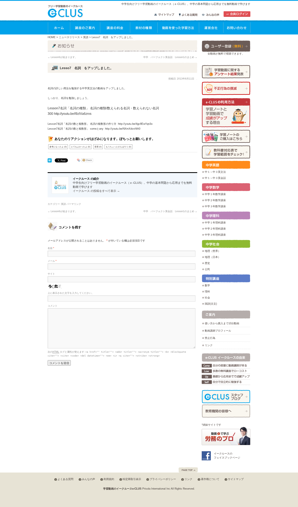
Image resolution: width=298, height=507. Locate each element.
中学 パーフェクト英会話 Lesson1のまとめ (170, 57)
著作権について (210, 479)
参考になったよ (58, 147)
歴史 (207, 263)
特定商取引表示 (132, 479)
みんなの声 (211, 14)
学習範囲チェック (226, 152)
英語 (85, 37)
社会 (207, 297)
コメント (52, 305)
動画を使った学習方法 (178, 27)
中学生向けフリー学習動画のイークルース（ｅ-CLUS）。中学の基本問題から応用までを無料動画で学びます (185, 3)
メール (52, 261)
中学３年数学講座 (215, 206)
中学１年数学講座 (215, 194)
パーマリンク (73, 204)
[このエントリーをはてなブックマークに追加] (50, 160)
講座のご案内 (85, 27)
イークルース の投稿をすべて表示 (96, 190)
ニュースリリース (69, 37)
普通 (98, 147)
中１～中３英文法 (215, 171)
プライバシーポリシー (163, 479)
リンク (209, 345)
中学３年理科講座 (215, 234)
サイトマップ (164, 14)
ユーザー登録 (226, 46)
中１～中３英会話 (215, 177)
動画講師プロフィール (218, 330)
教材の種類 (143, 27)
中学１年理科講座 (215, 222)
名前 (51, 248)
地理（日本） (213, 257)
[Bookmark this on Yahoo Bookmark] (78, 160)
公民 (207, 269)
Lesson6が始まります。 (62, 57)
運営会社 (211, 27)
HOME (52, 37)
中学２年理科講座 (215, 228)
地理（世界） (213, 250)
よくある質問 (188, 14)
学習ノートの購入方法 (226, 136)
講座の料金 (115, 27)
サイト (51, 273)
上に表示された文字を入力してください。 (71, 293)
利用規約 (109, 479)
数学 (207, 285)
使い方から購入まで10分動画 (222, 323)
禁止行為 (210, 337)
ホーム (59, 27)
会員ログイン (237, 14)
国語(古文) (211, 303)
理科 (207, 291)
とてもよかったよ (80, 147)
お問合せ (236, 27)
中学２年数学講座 (215, 200)
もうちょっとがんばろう (118, 147)
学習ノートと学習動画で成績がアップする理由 (226, 113)
